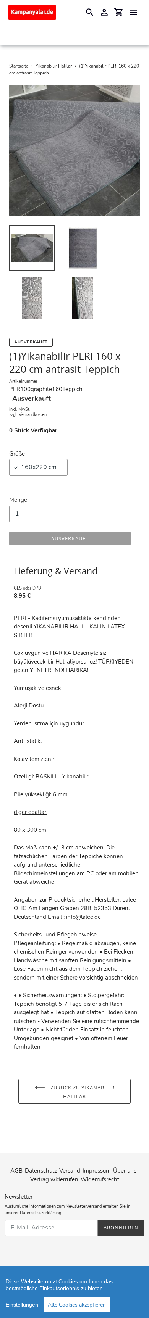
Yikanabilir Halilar (54, 66)
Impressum (97, 1171)
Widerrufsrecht (100, 1179)
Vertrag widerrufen (54, 1179)
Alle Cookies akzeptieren (77, 1304)
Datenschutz (41, 1171)
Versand (69, 1171)
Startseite (18, 66)
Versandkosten (33, 414)
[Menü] (133, 12)
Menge (18, 500)
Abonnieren (121, 1227)
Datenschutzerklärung (40, 1213)
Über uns (124, 1171)
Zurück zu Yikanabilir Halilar (82, 1091)
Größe (17, 454)
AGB (16, 1171)
